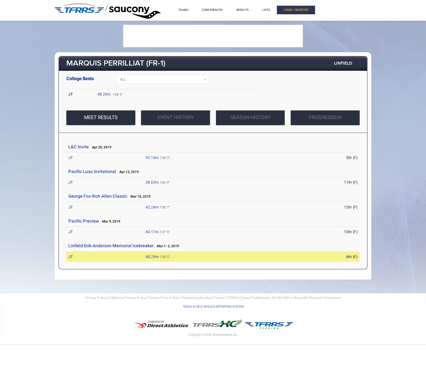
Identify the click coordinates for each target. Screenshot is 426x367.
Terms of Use (159, 298)
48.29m (104, 94)
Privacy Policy (95, 298)
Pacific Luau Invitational (92, 171)
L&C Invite (78, 146)
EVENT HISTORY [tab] (176, 117)
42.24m (152, 207)
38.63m (152, 182)
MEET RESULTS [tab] (101, 117)
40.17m (152, 231)
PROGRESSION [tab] (325, 117)
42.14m (152, 157)
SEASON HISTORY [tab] (250, 117)
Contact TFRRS (226, 298)
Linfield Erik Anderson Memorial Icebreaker (111, 245)
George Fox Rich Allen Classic (97, 196)
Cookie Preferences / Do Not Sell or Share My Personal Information (290, 298)
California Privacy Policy (127, 298)
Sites (175, 298)
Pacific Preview (83, 221)
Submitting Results (196, 298)
